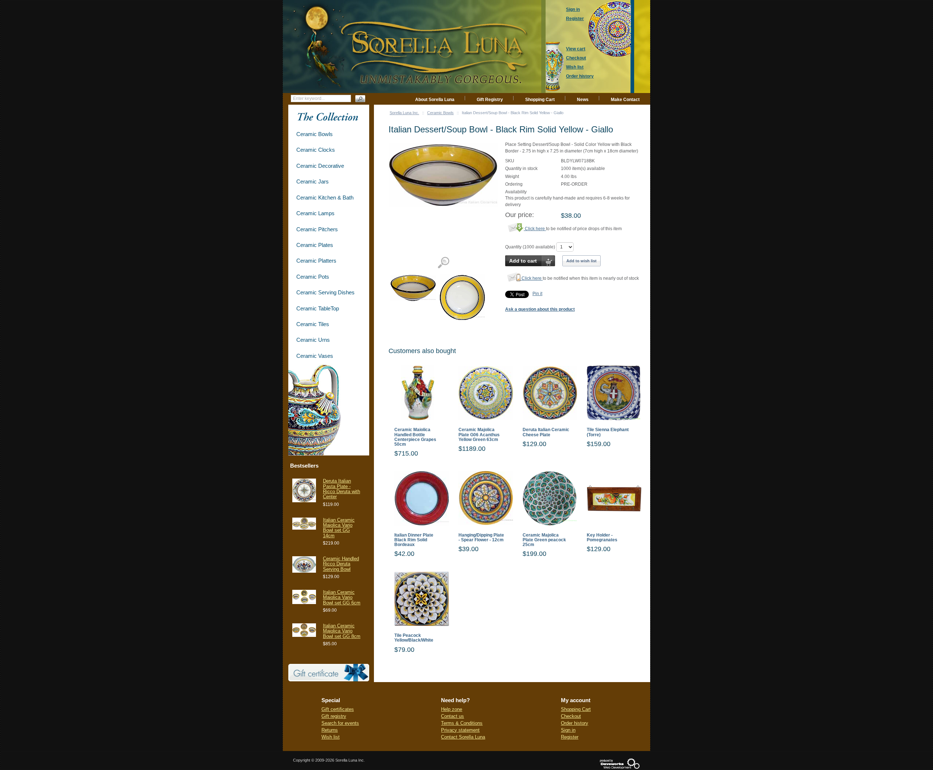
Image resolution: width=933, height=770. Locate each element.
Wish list (330, 737)
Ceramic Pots (312, 277)
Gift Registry (490, 99)
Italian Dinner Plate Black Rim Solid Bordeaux (413, 540)
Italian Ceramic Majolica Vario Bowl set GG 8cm (341, 631)
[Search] (360, 98)
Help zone (451, 709)
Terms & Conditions (462, 723)
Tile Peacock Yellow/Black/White (413, 638)
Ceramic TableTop (317, 308)
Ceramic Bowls (440, 113)
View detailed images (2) (443, 263)
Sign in (568, 730)
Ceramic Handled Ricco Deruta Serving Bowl (341, 564)
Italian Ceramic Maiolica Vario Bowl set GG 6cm (341, 597)
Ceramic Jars (312, 181)
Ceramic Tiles (312, 324)
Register (569, 737)
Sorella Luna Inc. (404, 113)
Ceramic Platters (316, 261)
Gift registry (333, 716)
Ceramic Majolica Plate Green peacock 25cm (544, 540)
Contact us (452, 716)
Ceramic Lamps (315, 213)
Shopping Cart (540, 99)
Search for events (340, 723)
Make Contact (625, 99)
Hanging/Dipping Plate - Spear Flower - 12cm (481, 537)
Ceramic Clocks (315, 150)
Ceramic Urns (313, 340)
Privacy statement (460, 730)
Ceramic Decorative (320, 166)
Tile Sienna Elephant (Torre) (608, 432)
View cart (575, 48)
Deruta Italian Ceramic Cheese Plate (546, 432)
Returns (329, 730)
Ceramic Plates (314, 245)
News (583, 99)
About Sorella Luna (434, 99)
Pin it (537, 293)
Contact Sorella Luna (463, 737)
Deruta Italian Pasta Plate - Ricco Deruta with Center (341, 488)
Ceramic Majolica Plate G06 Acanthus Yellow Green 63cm (479, 434)
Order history (574, 723)
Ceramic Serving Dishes (325, 292)
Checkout (571, 716)
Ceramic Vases (314, 356)
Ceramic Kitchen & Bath (325, 197)
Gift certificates (337, 709)
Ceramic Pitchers (317, 229)
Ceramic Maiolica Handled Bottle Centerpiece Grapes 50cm (415, 437)
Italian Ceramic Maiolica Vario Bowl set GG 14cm (339, 527)
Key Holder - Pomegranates (602, 537)
